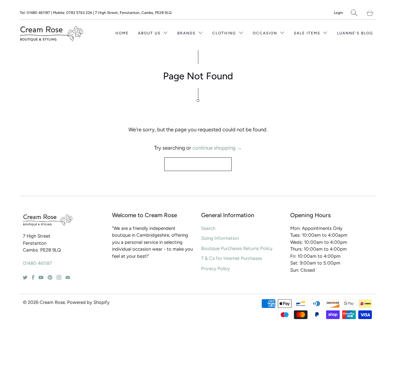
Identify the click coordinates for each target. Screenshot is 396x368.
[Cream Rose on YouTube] (41, 277)
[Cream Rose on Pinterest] (50, 277)
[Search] (354, 13)
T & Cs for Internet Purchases (231, 258)
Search (208, 228)
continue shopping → (217, 148)
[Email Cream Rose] (68, 277)
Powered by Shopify (88, 302)
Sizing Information (220, 238)
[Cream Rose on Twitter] (25, 277)
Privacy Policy (215, 268)
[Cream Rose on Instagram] (59, 277)
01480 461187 (37, 263)
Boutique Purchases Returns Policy (237, 248)
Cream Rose (52, 302)
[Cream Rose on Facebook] (33, 277)
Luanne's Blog (355, 33)
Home (122, 33)
